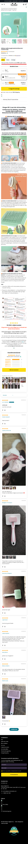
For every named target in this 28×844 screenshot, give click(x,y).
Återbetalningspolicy (6, 751)
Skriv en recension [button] (14, 370)
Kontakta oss (4, 783)
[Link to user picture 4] (11, 487)
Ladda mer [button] (14, 729)
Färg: (3, 57)
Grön (3, 60)
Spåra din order (4, 741)
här (23, 341)
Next (26, 25)
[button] (4, 51)
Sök (2, 739)
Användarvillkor (4, 749)
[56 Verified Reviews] (14, 836)
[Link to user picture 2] (3, 487)
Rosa (8, 60)
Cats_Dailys (5, 804)
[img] (5, 400)
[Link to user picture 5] (14, 487)
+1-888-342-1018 (5, 793)
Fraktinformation (5, 747)
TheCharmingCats (6, 811)
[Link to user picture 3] (7, 487)
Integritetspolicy (5, 753)
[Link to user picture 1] (14, 459)
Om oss (3, 745)
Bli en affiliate (4, 743)
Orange (13, 60)
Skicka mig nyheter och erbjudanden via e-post (12, 770)
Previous (2, 25)
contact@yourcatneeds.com (9, 791)
